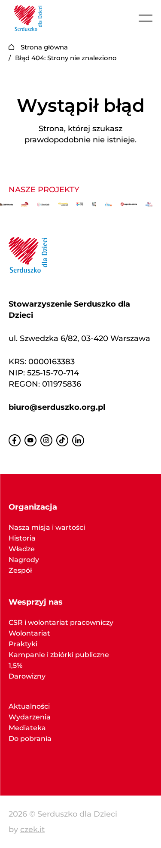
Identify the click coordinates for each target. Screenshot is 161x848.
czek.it (32, 829)
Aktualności (29, 706)
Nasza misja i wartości (47, 527)
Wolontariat (29, 633)
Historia (22, 538)
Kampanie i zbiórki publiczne (59, 655)
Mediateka (27, 728)
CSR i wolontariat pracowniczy (61, 622)
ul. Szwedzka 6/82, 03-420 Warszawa (79, 338)
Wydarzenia (30, 717)
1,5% (15, 665)
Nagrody (24, 560)
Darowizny (27, 676)
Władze (22, 549)
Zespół (20, 570)
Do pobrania (30, 738)
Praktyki (23, 644)
